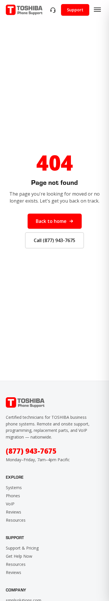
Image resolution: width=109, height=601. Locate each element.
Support (75, 9)
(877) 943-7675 (31, 451)
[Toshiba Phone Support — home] (24, 10)
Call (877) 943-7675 (54, 240)
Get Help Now (19, 556)
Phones (13, 495)
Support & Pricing (22, 548)
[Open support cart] (53, 10)
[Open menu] (97, 10)
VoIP (10, 504)
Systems (14, 487)
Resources (16, 520)
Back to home (51, 221)
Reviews (13, 512)
